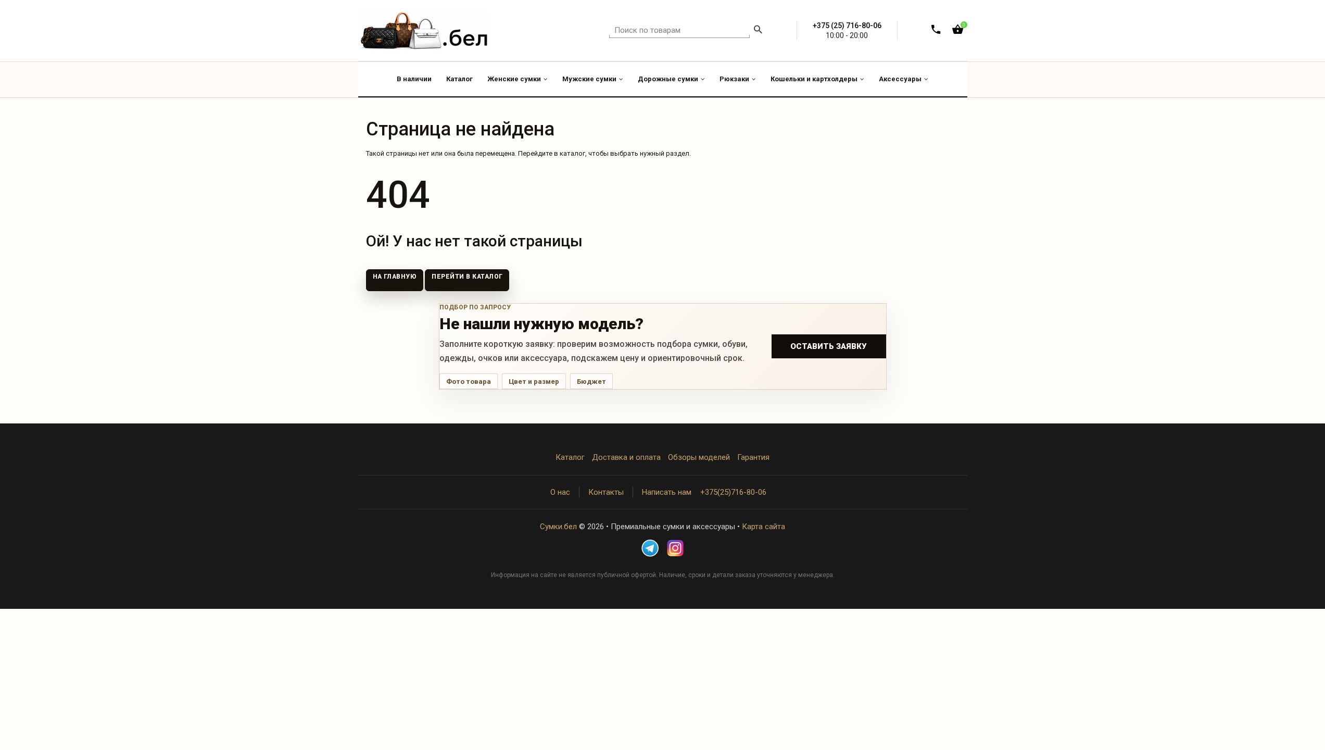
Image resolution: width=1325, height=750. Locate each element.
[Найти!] (758, 30)
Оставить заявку (828, 346)
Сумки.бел (558, 526)
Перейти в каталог (467, 276)
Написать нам (666, 492)
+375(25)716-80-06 (733, 492)
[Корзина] (957, 31)
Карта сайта (763, 526)
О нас (560, 492)
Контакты (606, 492)
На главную (395, 276)
